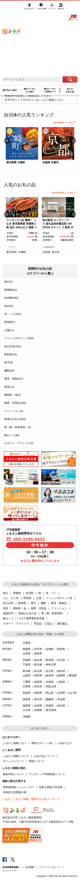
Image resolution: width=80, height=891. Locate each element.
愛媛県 (50, 699)
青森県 (27, 649)
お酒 (38, 598)
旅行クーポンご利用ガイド (50, 90)
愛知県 (73, 675)
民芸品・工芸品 (43, 623)
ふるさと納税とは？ (14, 743)
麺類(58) (9, 370)
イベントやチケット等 (59, 598)
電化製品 (62, 623)
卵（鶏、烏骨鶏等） (53, 613)
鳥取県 (27, 692)
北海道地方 (49, 247)
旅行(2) (8, 281)
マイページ (52, 7)
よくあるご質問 (41, 7)
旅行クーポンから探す (30, 90)
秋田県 (61, 649)
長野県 (38, 675)
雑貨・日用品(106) (15, 402)
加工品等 (8, 603)
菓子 (33, 603)
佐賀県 (38, 705)
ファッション (59, 608)
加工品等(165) (12, 346)
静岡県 (61, 675)
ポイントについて (13, 761)
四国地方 (7, 699)
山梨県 (27, 675)
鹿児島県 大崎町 (15, 162)
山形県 (27, 653)
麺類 (43, 603)
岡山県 (50, 692)
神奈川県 (51, 664)
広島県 (61, 692)
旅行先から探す (10, 90)
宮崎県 (38, 710)
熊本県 (61, 705)
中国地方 (7, 692)
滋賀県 (38, 681)
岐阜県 (50, 675)
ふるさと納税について (16, 756)
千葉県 (27, 664)
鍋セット (8, 618)
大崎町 (22, 252)
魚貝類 (29, 593)
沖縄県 (27, 716)
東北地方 (7, 648)
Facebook (4, 859)
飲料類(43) (10, 354)
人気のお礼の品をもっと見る (62, 193)
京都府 (50, 681)
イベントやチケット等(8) (19, 338)
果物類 (17, 593)
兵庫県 (27, 686)
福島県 (38, 653)
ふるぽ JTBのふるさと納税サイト (14, 39)
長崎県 (50, 705)
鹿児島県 (11, 252)
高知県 (61, 699)
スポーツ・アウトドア (16, 623)
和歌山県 (51, 686)
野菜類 (27, 598)
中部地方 (7, 670)
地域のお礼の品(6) (15, 418)
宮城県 (50, 649)
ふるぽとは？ (65, 743)
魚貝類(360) (11, 297)
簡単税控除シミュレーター (18, 787)
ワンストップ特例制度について (47, 774)
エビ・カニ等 (11, 598)
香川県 (38, 699)
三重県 (27, 681)
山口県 (73, 692)
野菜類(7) (9, 322)
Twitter (13, 859)
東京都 (38, 664)
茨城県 (27, 660)
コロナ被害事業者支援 (31, 618)
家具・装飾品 (59, 603)
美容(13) (9, 386)
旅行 (5, 593)
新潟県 (27, 671)
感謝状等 (8, 613)
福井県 (61, 671)
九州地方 (11, 247)
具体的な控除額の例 (14, 792)
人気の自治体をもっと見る (63, 123)
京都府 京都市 (50, 162)
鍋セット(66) (12, 435)
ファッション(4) (13, 410)
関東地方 (7, 659)
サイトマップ (9, 870)
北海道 (46, 252)
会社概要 (29, 867)
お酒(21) (9, 330)
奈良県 (38, 686)
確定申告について (13, 774)
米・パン (51, 593)
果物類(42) (10, 289)
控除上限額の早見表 (51, 787)
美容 (5, 608)
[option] (22, 150)
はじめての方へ (29, 7)
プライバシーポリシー (50, 867)
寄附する (61, 7)
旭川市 (56, 252)
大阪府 (61, 681)
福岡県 (27, 705)
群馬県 (50, 660)
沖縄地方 (7, 716)
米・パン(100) (12, 314)
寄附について (36, 761)
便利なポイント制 (41, 743)
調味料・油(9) (12, 394)
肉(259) (8, 306)
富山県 (38, 671)
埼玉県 (61, 660)
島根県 (38, 692)
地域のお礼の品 (27, 613)
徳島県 (27, 699)
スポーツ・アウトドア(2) (19, 443)
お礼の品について (44, 756)
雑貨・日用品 (39, 608)
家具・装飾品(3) (13, 378)
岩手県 (38, 649)
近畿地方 (7, 681)
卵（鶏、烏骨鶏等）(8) (17, 427)
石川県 (50, 671)
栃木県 (38, 660)
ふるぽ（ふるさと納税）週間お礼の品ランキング (31, 799)
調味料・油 (19, 608)
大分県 (27, 710)
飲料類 (22, 603)
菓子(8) (8, 362)
